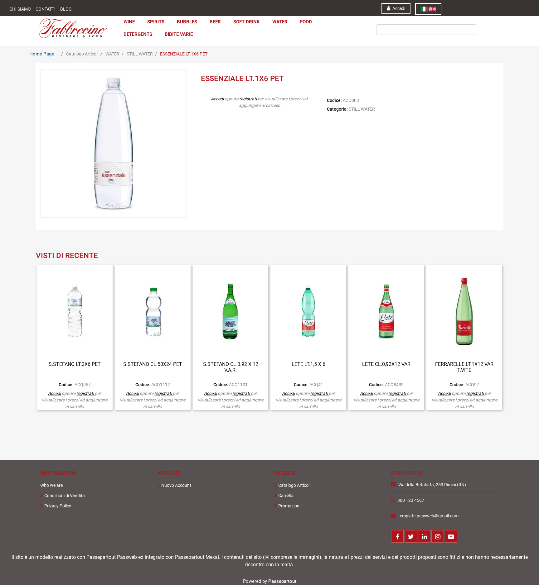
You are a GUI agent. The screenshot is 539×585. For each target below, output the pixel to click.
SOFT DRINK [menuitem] (246, 22)
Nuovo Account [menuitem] (176, 485)
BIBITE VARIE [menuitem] (179, 34)
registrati (248, 98)
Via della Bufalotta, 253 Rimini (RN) (432, 484)
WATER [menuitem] (280, 22)
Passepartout (282, 581)
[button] (403, 21)
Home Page (41, 54)
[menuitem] (428, 9)
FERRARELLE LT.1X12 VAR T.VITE (464, 367)
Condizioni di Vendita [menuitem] (64, 495)
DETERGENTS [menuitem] (138, 34)
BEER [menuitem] (215, 22)
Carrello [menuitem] (285, 495)
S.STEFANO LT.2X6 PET (75, 364)
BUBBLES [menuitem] (187, 22)
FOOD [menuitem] (306, 22)
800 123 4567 (410, 500)
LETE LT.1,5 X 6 (308, 364)
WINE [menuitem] (129, 22)
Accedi (217, 98)
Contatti (46, 9)
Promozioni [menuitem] (289, 505)
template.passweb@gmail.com (428, 515)
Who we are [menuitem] (51, 485)
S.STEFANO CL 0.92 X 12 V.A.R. (230, 367)
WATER (112, 53)
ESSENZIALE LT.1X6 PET (183, 53)
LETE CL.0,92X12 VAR (386, 364)
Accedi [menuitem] (398, 8)
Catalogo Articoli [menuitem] (294, 485)
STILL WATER (140, 53)
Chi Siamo (20, 9)
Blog (66, 9)
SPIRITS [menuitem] (155, 22)
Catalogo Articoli (82, 53)
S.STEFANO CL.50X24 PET (152, 364)
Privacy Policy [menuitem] (57, 505)
